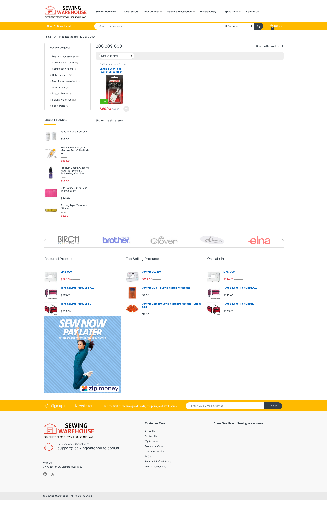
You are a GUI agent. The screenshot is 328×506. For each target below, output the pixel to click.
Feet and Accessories (66, 56)
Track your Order (154, 446)
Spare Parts (231, 11)
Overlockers (131, 11)
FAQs (148, 456)
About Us (150, 431)
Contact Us (252, 11)
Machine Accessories (179, 11)
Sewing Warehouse (57, 495)
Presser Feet (151, 11)
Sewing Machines (106, 11)
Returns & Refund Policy (158, 461)
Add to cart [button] (126, 109)
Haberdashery (208, 11)
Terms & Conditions (155, 466)
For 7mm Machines (109, 64)
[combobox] (158, 26)
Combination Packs (64, 68)
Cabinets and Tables (65, 62)
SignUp (273, 405)
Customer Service (154, 451)
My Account (151, 441)
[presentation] (283, 240)
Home (47, 36)
